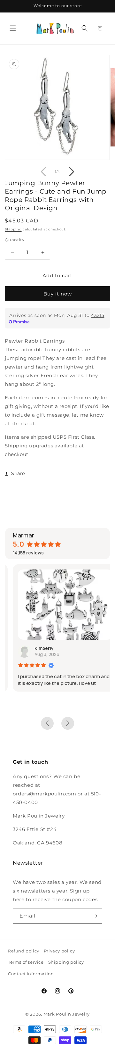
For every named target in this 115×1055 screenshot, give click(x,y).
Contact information (31, 973)
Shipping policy (66, 962)
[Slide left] (43, 172)
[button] (13, 28)
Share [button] (18, 473)
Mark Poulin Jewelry (66, 1014)
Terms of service (26, 962)
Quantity (14, 239)
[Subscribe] (95, 916)
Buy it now (57, 294)
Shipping (13, 229)
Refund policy (23, 950)
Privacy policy (59, 950)
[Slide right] (72, 172)
